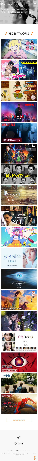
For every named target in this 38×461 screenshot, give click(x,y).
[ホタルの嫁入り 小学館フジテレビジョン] (19, 321)
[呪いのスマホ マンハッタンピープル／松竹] (19, 195)
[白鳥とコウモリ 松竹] (19, 342)
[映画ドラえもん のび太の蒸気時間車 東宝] (19, 91)
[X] (19, 443)
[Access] (23, 443)
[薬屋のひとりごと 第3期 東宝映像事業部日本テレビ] (19, 300)
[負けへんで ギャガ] (19, 174)
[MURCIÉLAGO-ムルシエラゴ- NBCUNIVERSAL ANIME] (19, 133)
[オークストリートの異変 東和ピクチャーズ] (19, 383)
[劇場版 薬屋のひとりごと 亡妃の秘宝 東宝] (19, 154)
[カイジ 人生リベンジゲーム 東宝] (19, 112)
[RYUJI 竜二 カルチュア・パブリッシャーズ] (19, 216)
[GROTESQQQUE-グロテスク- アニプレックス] (19, 237)
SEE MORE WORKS (19, 420)
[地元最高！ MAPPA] (19, 49)
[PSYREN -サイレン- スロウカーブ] (19, 362)
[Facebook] (15, 443)
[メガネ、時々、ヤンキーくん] (19, 70)
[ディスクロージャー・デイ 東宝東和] (19, 279)
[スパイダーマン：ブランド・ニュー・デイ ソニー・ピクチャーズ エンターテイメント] (19, 404)
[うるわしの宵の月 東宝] (19, 258)
